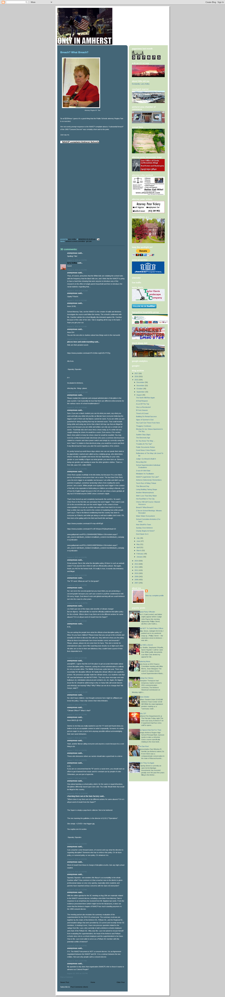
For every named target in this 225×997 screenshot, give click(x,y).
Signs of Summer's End (144, 420)
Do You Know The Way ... (145, 441)
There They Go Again (146, 763)
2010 (137, 573)
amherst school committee (75, 241)
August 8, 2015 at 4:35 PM (77, 859)
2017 (137, 373)
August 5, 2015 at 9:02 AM (77, 300)
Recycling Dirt (141, 462)
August (139, 395)
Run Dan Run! (143, 746)
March (139, 550)
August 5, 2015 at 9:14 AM (77, 326)
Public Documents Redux (145, 447)
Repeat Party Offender (146, 612)
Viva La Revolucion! (143, 407)
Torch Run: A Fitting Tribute (146, 483)
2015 (137, 380)
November (141, 385)
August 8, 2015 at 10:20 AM (77, 793)
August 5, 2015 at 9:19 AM (77, 339)
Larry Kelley (72, 263)
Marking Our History (145, 678)
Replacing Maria (144, 661)
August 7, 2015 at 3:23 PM (77, 738)
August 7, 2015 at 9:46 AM (77, 621)
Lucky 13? (142, 713)
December (141, 382)
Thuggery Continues (143, 426)
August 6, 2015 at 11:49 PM (77, 603)
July (138, 538)
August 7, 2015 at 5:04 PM (77, 750)
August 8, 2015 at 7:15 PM (77, 890)
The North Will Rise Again (145, 398)
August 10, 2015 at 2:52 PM (77, 973)
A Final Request (142, 401)
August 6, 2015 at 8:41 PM (77, 575)
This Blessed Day (142, 486)
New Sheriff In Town (143, 524)
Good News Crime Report (145, 450)
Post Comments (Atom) (79, 987)
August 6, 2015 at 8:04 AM (77, 407)
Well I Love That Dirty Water (146, 496)
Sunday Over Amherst (144, 528)
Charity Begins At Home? (145, 531)
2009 (137, 576)
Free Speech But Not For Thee (149, 730)
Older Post (121, 982)
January (140, 557)
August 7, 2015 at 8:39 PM (77, 760)
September (141, 392)
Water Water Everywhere (145, 516)
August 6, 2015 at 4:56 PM (77, 557)
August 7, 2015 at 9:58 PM (77, 778)
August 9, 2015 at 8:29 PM (77, 946)
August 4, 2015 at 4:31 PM (77, 270)
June (139, 541)
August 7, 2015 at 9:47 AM (77, 658)
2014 (137, 561)
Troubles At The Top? (144, 444)
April (138, 547)
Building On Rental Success (146, 416)
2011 (137, 570)
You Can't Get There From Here (148, 423)
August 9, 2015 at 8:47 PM (77, 961)
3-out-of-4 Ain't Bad (143, 471)
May (138, 544)
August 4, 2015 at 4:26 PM (77, 260)
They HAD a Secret (145, 645)
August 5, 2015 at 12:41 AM (77, 291)
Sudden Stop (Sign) (143, 434)
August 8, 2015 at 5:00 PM (77, 872)
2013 (137, 564)
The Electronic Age (143, 438)
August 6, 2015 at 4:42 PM (77, 469)
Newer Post (64, 982)
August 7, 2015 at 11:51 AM (77, 692)
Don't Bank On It (142, 534)
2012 (137, 567)
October (140, 389)
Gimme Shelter (143, 697)
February (140, 554)
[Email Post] (98, 239)
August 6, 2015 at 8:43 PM (77, 585)
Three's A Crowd (142, 413)
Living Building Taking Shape (146, 489)
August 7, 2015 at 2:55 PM (77, 705)
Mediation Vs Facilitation (145, 474)
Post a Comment (66, 977)
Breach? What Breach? (144, 507)
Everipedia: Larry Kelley (141, 84)
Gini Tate (89, 241)
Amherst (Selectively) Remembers (149, 480)
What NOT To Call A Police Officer (150, 628)
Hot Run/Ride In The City (145, 499)
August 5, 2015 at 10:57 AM (77, 392)
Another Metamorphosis (145, 492)
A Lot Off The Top (142, 404)
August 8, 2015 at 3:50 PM (77, 844)
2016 (137, 376)
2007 (137, 583)
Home (93, 982)
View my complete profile (154, 595)
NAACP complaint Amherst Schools (80, 142)
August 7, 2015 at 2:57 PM (77, 714)
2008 (137, 580)
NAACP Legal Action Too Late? (147, 477)
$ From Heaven (142, 410)
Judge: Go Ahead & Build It (146, 459)
